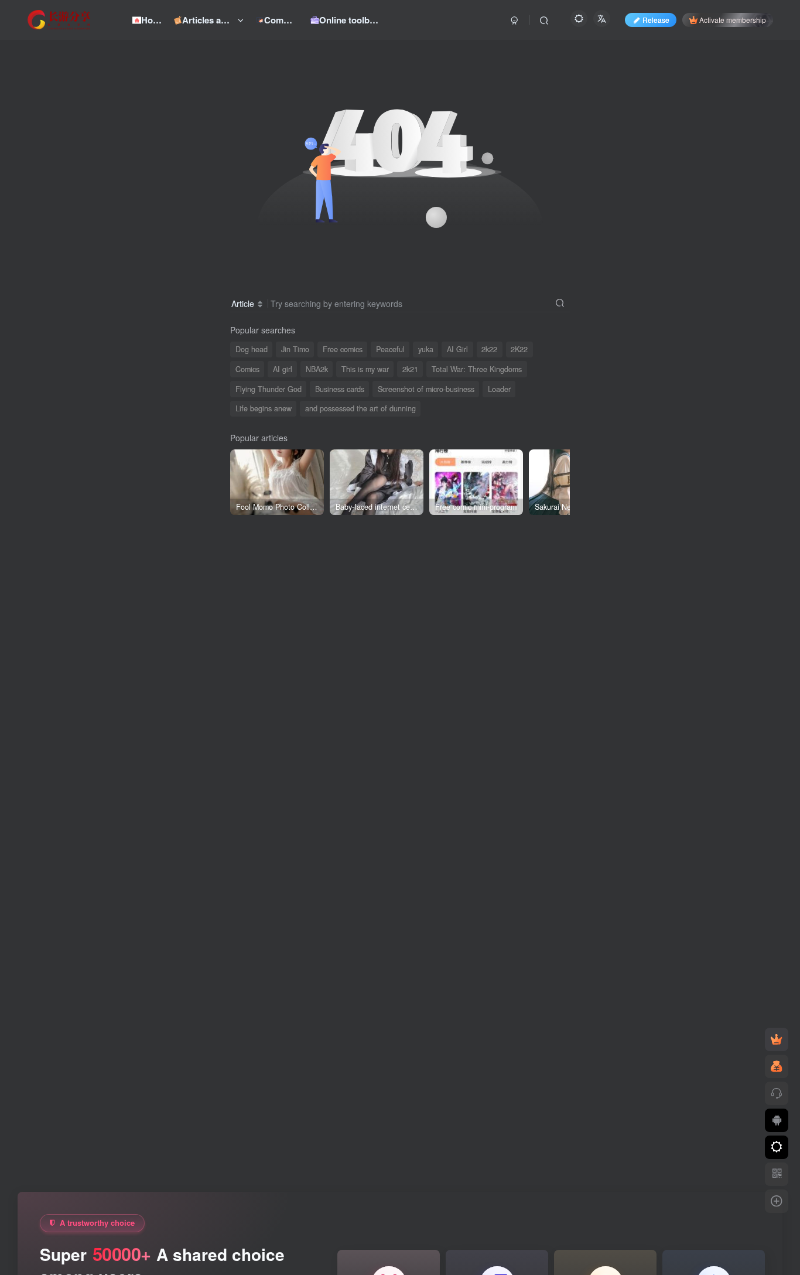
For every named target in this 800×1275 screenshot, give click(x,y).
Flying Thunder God (268, 389)
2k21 (410, 369)
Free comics (343, 349)
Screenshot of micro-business (426, 389)
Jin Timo (295, 349)
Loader (499, 389)
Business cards (339, 389)
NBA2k (317, 369)
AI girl (282, 369)
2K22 (519, 349)
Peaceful (390, 349)
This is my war (365, 369)
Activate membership (732, 20)
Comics (247, 369)
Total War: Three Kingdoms (477, 369)
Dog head (251, 349)
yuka (425, 349)
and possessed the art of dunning (360, 408)
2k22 (489, 349)
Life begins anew (263, 408)
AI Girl (457, 349)
